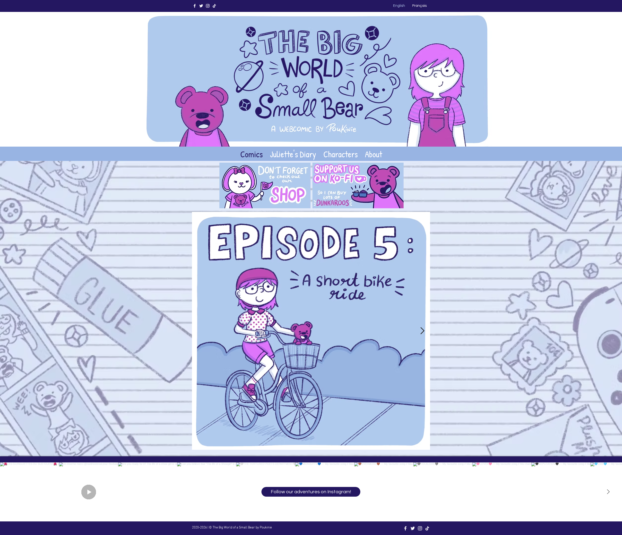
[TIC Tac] (214, 5)
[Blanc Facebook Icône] (194, 5)
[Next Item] (422, 331)
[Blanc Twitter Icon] (201, 5)
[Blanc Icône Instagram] (207, 5)
